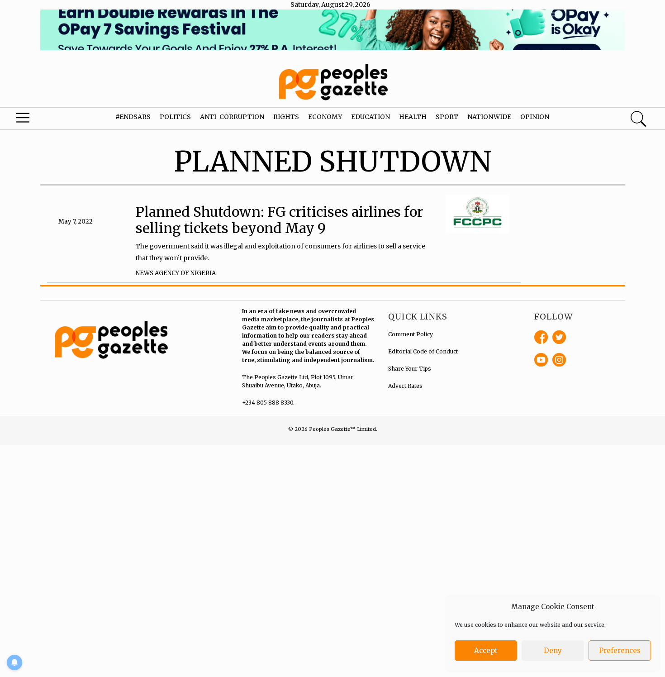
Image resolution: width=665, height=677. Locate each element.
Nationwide (489, 117)
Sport (447, 117)
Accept (486, 650)
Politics (175, 117)
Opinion (534, 117)
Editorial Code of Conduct (423, 351)
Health (413, 117)
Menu (36, 120)
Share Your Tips (409, 368)
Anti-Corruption (232, 117)
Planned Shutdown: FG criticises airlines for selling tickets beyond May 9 (279, 220)
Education (370, 117)
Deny (553, 650)
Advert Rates (405, 385)
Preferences (620, 650)
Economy (325, 117)
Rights (286, 117)
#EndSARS (133, 117)
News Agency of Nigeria (176, 273)
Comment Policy (410, 334)
